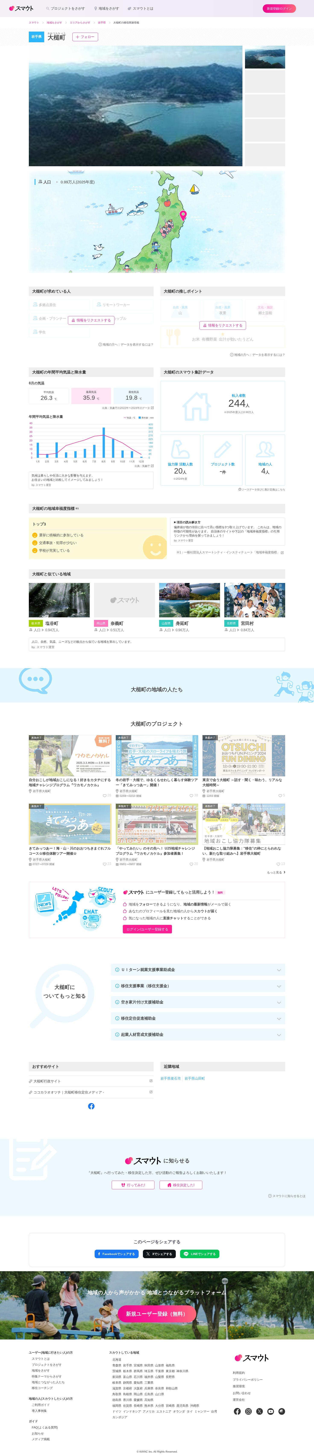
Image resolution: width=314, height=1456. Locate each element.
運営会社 (239, 1399)
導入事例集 (39, 1410)
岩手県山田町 (195, 1078)
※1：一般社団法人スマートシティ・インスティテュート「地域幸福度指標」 (228, 552)
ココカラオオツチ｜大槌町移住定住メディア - (69, 1092)
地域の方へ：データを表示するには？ (128, 344)
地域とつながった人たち (48, 1382)
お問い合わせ (242, 1393)
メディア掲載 (41, 1439)
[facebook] (91, 1109)
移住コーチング (42, 1388)
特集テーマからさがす (47, 1376)
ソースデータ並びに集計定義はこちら (263, 489)
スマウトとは (41, 1358)
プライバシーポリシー (248, 1379)
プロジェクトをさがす (47, 1364)
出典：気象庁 (142, 466)
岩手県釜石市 (170, 1078)
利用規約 (239, 1372)
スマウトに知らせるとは (289, 1196)
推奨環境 (239, 1386)
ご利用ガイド (41, 1404)
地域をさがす (41, 1370)
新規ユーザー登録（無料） (157, 1314)
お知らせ (38, 1433)
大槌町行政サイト (47, 1081)
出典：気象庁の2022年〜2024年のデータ (126, 408)
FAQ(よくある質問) (45, 1427)
